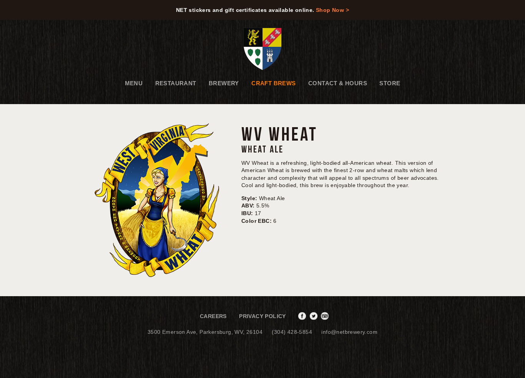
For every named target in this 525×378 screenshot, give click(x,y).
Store (389, 83)
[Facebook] (303, 316)
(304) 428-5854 (292, 332)
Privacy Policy (262, 316)
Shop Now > (332, 10)
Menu (134, 83)
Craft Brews (273, 83)
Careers (213, 316)
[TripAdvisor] (326, 316)
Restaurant (175, 83)
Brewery (224, 83)
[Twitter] (314, 316)
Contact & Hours (337, 83)
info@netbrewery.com (349, 332)
